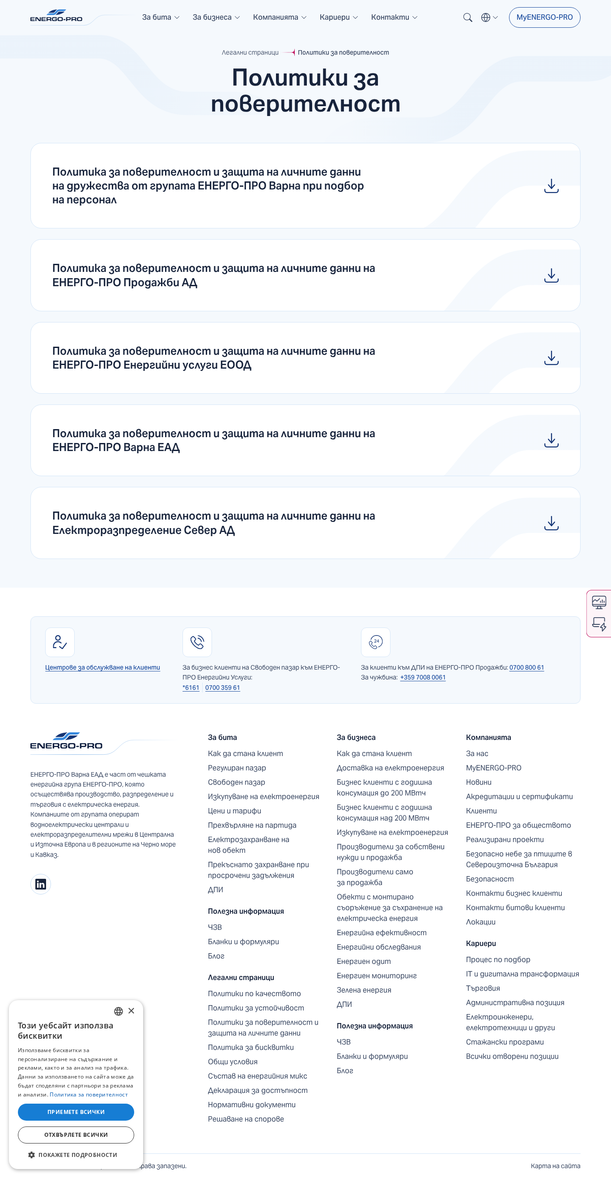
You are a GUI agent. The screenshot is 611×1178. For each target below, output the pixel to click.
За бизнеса (356, 737)
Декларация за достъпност (258, 1090)
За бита (222, 737)
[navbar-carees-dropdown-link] (339, 21)
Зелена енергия (364, 990)
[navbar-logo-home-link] (84, 17)
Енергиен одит (364, 961)
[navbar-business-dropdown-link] (216, 21)
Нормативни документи (252, 1104)
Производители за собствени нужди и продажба (391, 852)
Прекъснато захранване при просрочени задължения (258, 870)
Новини (479, 782)
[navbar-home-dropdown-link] (161, 21)
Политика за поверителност (89, 1094)
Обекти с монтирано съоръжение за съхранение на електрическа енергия (390, 907)
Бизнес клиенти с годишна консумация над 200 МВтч (384, 813)
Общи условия (233, 1061)
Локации (481, 922)
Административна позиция (515, 1002)
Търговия (483, 988)
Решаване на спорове (246, 1119)
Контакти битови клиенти (515, 907)
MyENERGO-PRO (545, 17)
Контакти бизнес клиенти (514, 893)
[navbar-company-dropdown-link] (280, 21)
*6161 (190, 688)
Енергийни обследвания (379, 947)
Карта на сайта (556, 1166)
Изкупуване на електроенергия (263, 796)
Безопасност (490, 879)
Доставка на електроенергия (390, 768)
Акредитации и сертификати (519, 796)
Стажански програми (505, 1042)
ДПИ (215, 889)
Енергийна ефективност (382, 932)
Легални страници (250, 52)
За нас (477, 753)
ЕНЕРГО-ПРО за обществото (518, 825)
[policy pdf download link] (305, 185)
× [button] (130, 1011)
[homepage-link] (104, 743)
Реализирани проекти (505, 839)
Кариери (481, 943)
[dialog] (76, 1084)
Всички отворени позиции (512, 1056)
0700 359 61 (222, 688)
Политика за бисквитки (251, 1047)
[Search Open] (467, 17)
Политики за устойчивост (256, 1008)
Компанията (488, 737)
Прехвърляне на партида (252, 825)
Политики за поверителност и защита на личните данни (263, 1028)
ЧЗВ (215, 927)
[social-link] (40, 884)
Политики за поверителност (343, 52)
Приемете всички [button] (76, 1112)
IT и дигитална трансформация (522, 974)
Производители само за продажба (375, 877)
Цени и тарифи (234, 811)
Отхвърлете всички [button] (76, 1135)
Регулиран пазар (237, 768)
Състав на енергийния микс (257, 1076)
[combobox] (118, 1011)
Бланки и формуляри (243, 941)
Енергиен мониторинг (377, 975)
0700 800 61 (526, 667)
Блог (216, 956)
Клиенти (481, 811)
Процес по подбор (498, 959)
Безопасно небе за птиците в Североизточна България (519, 859)
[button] (161, 17)
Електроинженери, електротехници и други (510, 1022)
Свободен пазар (236, 782)
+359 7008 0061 (423, 677)
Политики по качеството (254, 993)
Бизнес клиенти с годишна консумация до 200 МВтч (384, 788)
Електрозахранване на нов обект (248, 845)
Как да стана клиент (245, 753)
